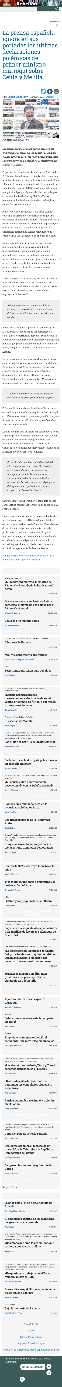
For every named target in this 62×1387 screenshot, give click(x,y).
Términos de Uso (26, 1361)
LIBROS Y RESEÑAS (31, 681)
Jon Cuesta (9, 1251)
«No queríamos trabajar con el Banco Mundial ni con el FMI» (28, 1275)
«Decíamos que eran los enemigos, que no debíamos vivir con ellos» (29, 1244)
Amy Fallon (9, 1227)
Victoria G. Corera (12, 613)
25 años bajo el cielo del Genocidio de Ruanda (28, 1204)
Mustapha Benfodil (13, 1045)
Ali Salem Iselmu (12, 625)
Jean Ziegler (10, 725)
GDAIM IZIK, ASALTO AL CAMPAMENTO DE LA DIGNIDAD (32, 913)
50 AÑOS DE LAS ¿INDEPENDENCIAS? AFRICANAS (31, 1052)
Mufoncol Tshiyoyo (13, 1157)
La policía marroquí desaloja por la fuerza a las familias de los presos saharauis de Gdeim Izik (31, 931)
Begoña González (12, 746)
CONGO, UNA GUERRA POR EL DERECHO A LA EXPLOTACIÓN (32, 1116)
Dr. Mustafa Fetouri (13, 890)
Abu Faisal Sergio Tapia (15, 1211)
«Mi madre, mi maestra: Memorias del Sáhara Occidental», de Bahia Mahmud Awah (29, 585)
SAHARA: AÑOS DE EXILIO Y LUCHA (31, 571)
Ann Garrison (10, 1093)
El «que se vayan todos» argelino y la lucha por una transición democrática (29, 845)
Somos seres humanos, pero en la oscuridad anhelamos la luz (26, 805)
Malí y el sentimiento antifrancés (26, 655)
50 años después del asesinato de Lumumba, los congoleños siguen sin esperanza (28, 1084)
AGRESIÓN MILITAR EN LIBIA (31, 858)
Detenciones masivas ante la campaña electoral (29, 1019)
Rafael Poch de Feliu (13, 1313)
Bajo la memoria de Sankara (22, 1308)
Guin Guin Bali (31, 1324)
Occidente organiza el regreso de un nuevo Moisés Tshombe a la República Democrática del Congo (29, 1149)
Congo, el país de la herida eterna (26, 1133)
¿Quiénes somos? (32, 1366)
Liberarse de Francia (18, 642)
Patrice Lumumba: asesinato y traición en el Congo (29, 1102)
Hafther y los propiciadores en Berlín (28, 901)
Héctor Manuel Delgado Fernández (19, 659)
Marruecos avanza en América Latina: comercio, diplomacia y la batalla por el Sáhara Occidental (29, 604)
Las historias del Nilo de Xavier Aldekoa (30, 742)
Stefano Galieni (11, 768)
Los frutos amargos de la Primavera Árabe (27, 821)
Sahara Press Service (31, 1336)
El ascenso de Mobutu (19, 721)
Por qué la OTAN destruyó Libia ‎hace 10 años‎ (30, 867)
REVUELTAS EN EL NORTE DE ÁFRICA (31, 796)
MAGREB (31, 991)
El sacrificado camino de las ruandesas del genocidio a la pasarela (29, 1220)
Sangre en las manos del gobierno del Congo (28, 1167)
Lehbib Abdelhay (17, 96)
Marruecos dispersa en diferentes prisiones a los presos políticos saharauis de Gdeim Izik (26, 977)
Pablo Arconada (11, 1108)
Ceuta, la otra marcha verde (22, 621)
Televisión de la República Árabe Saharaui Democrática (31, 1349)
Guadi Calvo (10, 675)
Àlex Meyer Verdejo (13, 1281)
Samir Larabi (10, 1026)
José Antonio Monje (13, 1007)
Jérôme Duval (10, 852)
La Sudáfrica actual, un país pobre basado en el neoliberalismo (31, 761)
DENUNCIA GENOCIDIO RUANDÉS (31, 1195)
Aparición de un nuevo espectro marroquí (25, 1000)
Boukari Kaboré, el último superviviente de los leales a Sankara (30, 1291)
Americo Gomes (11, 1173)
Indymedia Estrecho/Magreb (31, 1343)
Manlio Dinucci (11, 874)
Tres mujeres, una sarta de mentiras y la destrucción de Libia (30, 883)
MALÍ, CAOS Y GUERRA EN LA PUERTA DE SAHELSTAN (31, 631)
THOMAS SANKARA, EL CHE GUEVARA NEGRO (31, 1257)
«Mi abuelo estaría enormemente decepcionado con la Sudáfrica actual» (29, 783)
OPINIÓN (31, 1179)
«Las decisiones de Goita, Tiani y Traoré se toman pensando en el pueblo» (30, 1067)
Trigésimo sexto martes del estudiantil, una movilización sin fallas (29, 1039)
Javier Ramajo (11, 710)
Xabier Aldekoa (11, 790)
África (50, 97)
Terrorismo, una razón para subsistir (28, 670)
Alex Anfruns (10, 1073)
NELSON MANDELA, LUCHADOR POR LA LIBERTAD (31, 752)
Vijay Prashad (11, 812)
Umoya (31, 1330)
